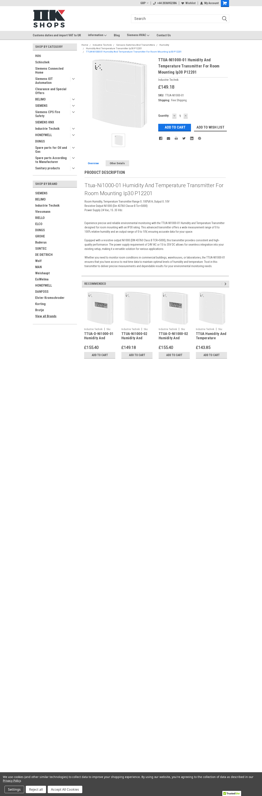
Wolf (38, 261)
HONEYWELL (43, 135)
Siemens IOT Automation (44, 81)
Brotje (39, 310)
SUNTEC (41, 249)
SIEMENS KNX (44, 122)
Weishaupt (42, 273)
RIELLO (40, 218)
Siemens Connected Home (49, 70)
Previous (222, 284)
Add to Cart (100, 355)
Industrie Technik (47, 129)
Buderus (41, 242)
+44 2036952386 (167, 3)
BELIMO (40, 99)
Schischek (42, 62)
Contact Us (164, 35)
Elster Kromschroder (49, 298)
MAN (38, 267)
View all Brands (45, 316)
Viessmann (42, 212)
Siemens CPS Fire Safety (47, 114)
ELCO (38, 224)
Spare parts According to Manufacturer (51, 160)
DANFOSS (42, 292)
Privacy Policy (12, 780)
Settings (14, 789)
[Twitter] (184, 138)
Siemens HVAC (137, 35)
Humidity (164, 45)
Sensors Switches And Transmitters (135, 45)
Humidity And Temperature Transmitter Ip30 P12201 (114, 48)
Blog (117, 35)
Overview (93, 163)
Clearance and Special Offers (50, 91)
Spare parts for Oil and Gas (51, 150)
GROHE (40, 236)
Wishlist (190, 3)
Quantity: (163, 115)
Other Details (117, 163)
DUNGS (40, 141)
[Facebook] (160, 138)
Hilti (38, 56)
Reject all (36, 789)
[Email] (168, 138)
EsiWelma (42, 279)
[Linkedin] (191, 138)
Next (226, 284)
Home (84, 45)
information (96, 35)
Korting (40, 304)
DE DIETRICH (44, 255)
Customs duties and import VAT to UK (57, 35)
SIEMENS (41, 106)
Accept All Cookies (65, 789)
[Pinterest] (199, 138)
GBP (143, 3)
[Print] (176, 138)
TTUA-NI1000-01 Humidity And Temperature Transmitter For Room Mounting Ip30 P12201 (134, 51)
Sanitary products (47, 168)
